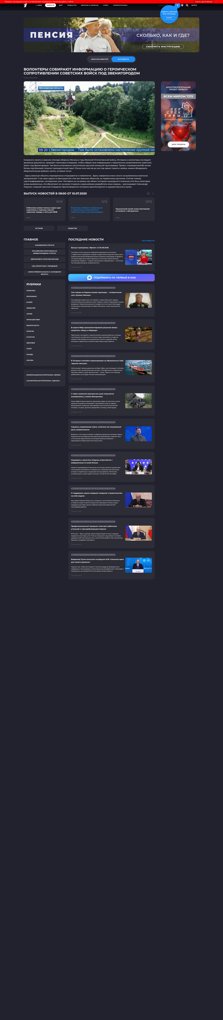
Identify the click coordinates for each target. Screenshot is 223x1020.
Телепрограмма (120, 5)
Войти (194, 5)
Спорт (105, 5)
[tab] (100, 59)
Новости (50, 5)
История (39, 228)
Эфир (40, 5)
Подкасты (71, 5)
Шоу (61, 5)
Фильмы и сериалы (89, 5)
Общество (72, 228)
